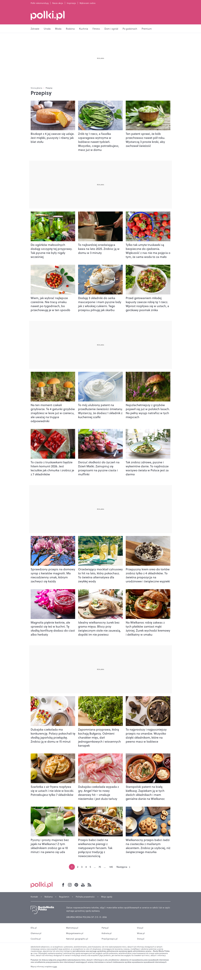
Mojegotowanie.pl (74, 933)
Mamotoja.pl (72, 927)
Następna (121, 866)
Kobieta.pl (107, 933)
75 (100, 866)
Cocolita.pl (36, 938)
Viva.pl (140, 927)
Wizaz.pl (141, 933)
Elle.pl (34, 927)
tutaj (55, 967)
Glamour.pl (36, 933)
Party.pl (105, 927)
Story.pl (140, 938)
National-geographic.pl (77, 938)
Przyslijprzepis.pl (110, 938)
